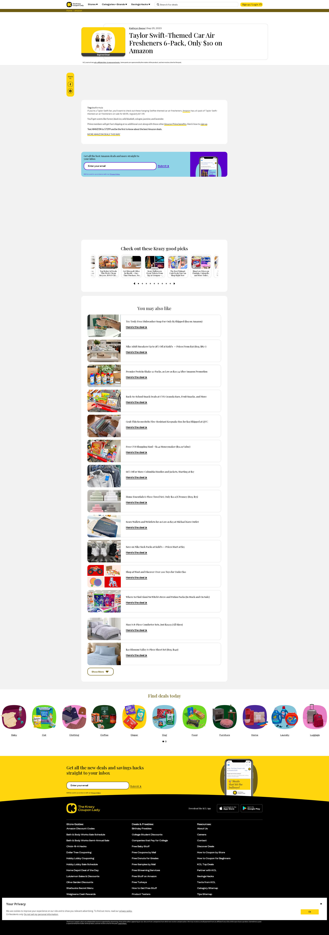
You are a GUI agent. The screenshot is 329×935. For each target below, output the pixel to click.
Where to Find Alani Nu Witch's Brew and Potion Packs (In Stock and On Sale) (168, 597)
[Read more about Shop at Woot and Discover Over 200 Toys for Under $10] (104, 576)
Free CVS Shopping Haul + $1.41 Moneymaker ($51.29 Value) (158, 446)
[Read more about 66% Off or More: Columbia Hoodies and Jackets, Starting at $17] (104, 476)
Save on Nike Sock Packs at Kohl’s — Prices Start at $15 (155, 546)
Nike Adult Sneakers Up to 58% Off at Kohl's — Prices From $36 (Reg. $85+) (166, 346)
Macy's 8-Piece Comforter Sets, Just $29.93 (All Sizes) (154, 624)
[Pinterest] (70, 90)
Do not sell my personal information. (41, 914)
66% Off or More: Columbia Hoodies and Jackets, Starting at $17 (160, 471)
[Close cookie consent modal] (321, 904)
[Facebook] (70, 84)
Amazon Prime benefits (175, 124)
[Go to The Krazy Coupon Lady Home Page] (75, 4)
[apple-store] (228, 808)
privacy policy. (125, 911)
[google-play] (252, 808)
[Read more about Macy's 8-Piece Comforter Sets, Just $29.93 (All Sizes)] (104, 629)
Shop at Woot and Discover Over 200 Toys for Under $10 (156, 571)
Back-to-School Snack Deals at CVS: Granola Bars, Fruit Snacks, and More (166, 396)
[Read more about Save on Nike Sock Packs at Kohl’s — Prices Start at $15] (104, 551)
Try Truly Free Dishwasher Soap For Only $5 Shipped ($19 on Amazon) (164, 321)
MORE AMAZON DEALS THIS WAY (103, 134)
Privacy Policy (115, 174)
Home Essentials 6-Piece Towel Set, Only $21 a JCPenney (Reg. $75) (162, 496)
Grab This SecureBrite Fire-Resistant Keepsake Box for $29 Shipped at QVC (167, 421)
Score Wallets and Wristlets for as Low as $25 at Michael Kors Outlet (162, 521)
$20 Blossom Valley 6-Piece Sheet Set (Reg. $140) (152, 649)
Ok (309, 912)
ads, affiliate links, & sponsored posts (107, 62)
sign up (204, 124)
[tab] (138, 283)
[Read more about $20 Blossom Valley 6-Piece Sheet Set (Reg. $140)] (104, 654)
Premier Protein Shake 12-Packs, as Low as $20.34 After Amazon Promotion (166, 371)
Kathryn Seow (137, 28)
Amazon (186, 110)
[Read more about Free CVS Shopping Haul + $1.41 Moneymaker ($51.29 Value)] (104, 451)
